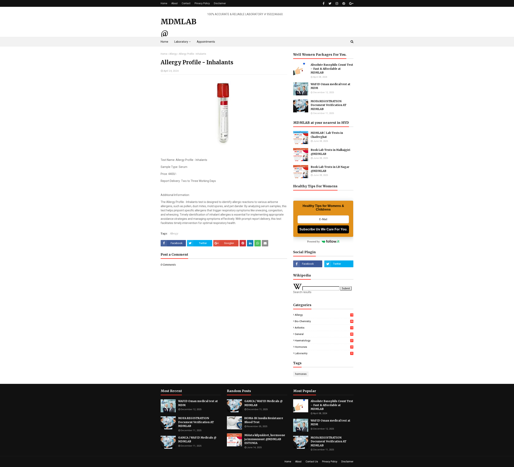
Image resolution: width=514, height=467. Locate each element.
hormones (324, 346)
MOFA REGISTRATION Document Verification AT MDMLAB (328, 105)
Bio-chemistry (324, 321)
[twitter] (329, 3)
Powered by (313, 241)
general (324, 334)
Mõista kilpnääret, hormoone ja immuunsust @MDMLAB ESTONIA (264, 439)
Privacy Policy (202, 3)
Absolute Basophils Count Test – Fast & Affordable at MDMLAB (332, 68)
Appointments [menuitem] (206, 41)
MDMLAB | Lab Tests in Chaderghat (327, 135)
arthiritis (324, 327)
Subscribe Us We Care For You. (323, 229)
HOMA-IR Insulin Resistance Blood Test (263, 420)
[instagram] (337, 3)
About (174, 3)
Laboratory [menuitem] (181, 41)
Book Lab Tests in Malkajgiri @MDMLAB (330, 152)
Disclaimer (220, 3)
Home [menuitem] (164, 41)
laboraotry (323, 353)
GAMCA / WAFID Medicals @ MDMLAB (197, 439)
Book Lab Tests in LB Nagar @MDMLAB (330, 169)
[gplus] (350, 3)
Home (164, 3)
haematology (324, 340)
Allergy (173, 53)
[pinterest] (343, 3)
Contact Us (312, 461)
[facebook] (323, 3)
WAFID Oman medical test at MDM (330, 86)
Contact (186, 3)
